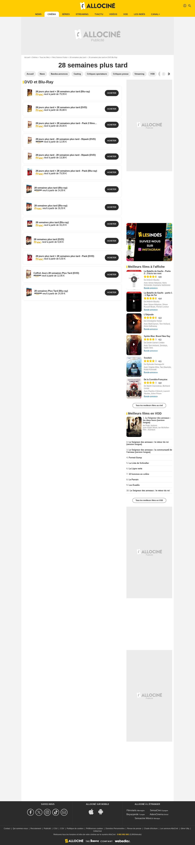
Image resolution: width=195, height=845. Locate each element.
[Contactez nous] (64, 812)
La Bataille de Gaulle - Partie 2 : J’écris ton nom (157, 272)
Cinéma (52, 14)
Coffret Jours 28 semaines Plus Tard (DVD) (56, 273)
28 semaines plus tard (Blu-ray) (50, 187)
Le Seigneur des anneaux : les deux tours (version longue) (156, 420)
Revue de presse (134, 828)
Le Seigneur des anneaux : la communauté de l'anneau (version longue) (149, 451)
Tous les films (45, 57)
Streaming (82, 14)
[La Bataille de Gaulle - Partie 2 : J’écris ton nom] (134, 280)
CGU (55, 828)
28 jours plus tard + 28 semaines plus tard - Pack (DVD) (65, 256)
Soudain (148, 358)
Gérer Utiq (185, 828)
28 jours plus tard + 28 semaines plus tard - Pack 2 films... (66, 123)
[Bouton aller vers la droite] (169, 74)
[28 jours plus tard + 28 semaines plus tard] (29, 92)
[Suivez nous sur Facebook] (31, 812)
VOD (125, 14)
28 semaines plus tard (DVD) (49, 239)
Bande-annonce (151, 288)
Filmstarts (131, 810)
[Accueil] (97, 6)
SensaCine (155, 810)
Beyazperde (132, 814)
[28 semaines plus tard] (29, 188)
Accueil (27, 57)
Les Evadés (134, 485)
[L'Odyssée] (134, 323)
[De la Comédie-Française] (134, 388)
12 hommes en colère (139, 474)
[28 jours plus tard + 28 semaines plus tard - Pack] (29, 172)
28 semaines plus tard (78, 57)
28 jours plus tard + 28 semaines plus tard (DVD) (61, 107)
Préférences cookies (94, 828)
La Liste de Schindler (139, 463)
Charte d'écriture (151, 828)
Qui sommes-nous (20, 828)
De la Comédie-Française (155, 379)
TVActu (99, 14)
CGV (62, 828)
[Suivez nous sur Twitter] (39, 812)
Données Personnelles (115, 828)
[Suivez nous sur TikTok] (56, 812)
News (38, 14)
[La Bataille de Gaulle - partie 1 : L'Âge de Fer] (134, 302)
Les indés (139, 14)
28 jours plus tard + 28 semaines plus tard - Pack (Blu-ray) (66, 170)
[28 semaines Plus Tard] (29, 292)
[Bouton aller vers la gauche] (163, 74)
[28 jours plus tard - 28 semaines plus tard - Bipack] (29, 140)
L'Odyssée (149, 314)
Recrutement (35, 828)
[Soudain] (134, 367)
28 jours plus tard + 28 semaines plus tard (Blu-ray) (63, 91)
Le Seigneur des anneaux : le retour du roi (150, 490)
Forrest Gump (135, 457)
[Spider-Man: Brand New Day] (134, 345)
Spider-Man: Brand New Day (157, 336)
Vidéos (113, 14)
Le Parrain (133, 479)
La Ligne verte (135, 468)
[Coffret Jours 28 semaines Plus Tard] (28, 274)
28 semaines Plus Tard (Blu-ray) (51, 291)
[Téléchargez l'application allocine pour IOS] (92, 811)
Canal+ (155, 14)
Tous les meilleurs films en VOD (149, 500)
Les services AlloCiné (169, 828)
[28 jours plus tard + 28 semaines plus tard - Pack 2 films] (29, 124)
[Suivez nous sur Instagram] (48, 812)
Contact (7, 828)
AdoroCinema (156, 814)
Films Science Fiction (59, 57)
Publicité (47, 828)
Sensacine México (144, 818)
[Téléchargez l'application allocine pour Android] (102, 811)
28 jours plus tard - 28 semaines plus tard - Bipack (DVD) (66, 139)
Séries (66, 14)
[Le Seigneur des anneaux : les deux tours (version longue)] (134, 427)
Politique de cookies (75, 828)
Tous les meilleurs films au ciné (149, 405)
